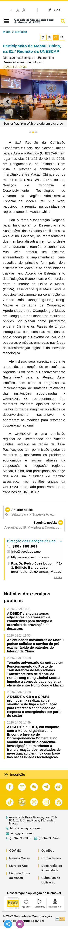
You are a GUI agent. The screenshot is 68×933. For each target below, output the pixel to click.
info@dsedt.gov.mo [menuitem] (26, 551)
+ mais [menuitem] (58, 577)
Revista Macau (19, 858)
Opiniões (47, 850)
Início (7, 31)
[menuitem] (34, 541)
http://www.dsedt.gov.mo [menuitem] (30, 557)
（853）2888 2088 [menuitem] (24, 546)
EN (62, 37)
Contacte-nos (51, 858)
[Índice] (5, 21)
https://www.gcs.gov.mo (25, 828)
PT (56, 37)
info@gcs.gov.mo (21, 833)
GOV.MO (15, 850)
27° (57, 10)
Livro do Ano (18, 865)
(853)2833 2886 (20, 838)
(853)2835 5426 (49, 838)
